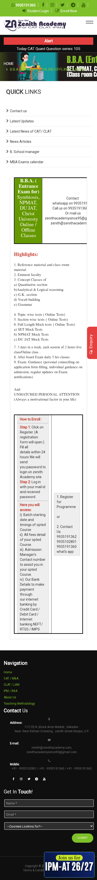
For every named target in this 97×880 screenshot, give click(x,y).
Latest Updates (22, 121)
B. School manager (25, 152)
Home (9, 63)
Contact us (18, 111)
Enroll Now (69, 11)
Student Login (38, 11)
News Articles (20, 142)
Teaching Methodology (19, 703)
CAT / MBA (11, 678)
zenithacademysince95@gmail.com (51, 752)
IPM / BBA (10, 691)
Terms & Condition (35, 870)
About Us (10, 697)
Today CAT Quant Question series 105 (48, 49)
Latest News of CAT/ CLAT (31, 131)
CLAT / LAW (12, 684)
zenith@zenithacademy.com (51, 747)
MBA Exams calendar (27, 162)
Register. (27, 432)
